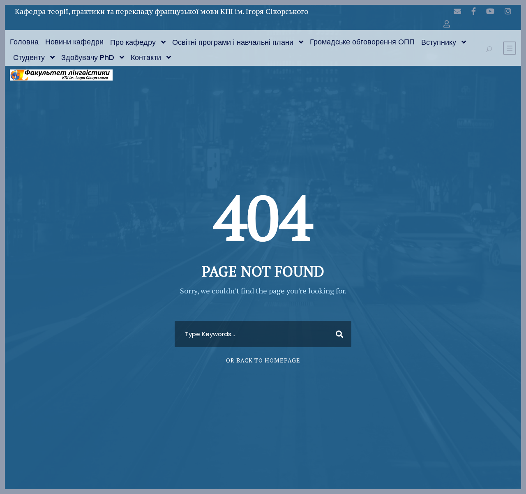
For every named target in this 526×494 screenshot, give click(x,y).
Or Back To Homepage (263, 360)
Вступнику (438, 42)
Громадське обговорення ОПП (362, 42)
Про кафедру (133, 42)
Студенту (29, 57)
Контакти (146, 57)
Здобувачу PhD (87, 57)
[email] (457, 11)
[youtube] (490, 11)
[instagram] (508, 11)
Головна (24, 42)
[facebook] (473, 11)
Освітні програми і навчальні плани (232, 42)
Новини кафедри (74, 42)
